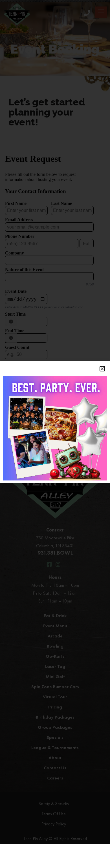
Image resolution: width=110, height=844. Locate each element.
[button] (102, 369)
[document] (55, 422)
